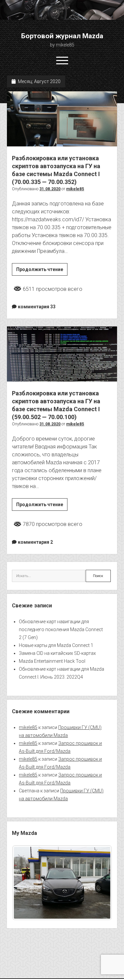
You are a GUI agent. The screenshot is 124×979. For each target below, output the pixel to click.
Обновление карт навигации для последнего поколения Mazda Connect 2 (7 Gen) (61, 629)
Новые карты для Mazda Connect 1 (56, 645)
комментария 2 (35, 542)
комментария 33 (37, 306)
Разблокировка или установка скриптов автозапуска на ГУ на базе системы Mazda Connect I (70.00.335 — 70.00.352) (62, 118)
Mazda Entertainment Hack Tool (52, 661)
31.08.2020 (50, 189)
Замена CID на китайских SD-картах (57, 653)
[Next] (98, 882)
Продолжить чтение (41, 271)
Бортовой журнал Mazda (62, 36)
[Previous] (26, 882)
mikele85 (75, 189)
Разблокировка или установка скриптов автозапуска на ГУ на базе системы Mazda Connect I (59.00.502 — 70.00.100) (62, 354)
